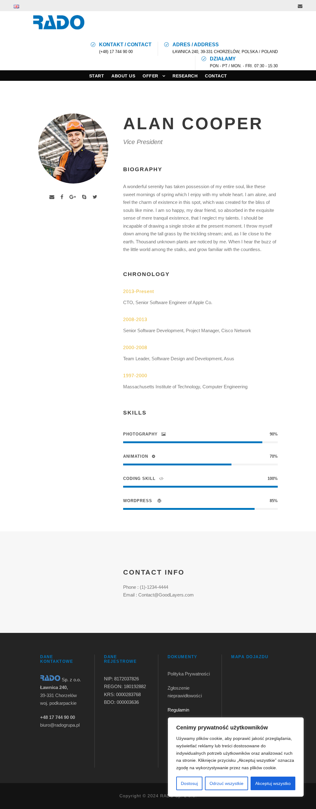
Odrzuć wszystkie (226, 783)
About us (123, 75)
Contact (216, 75)
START (96, 75)
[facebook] (61, 197)
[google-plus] (72, 197)
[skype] (84, 197)
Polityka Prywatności (189, 673)
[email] (300, 6)
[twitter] (95, 197)
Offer (150, 75)
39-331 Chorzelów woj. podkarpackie (58, 695)
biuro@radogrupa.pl (60, 725)
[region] (236, 757)
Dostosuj (189, 783)
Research (185, 75)
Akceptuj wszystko (273, 783)
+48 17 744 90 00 (57, 717)
